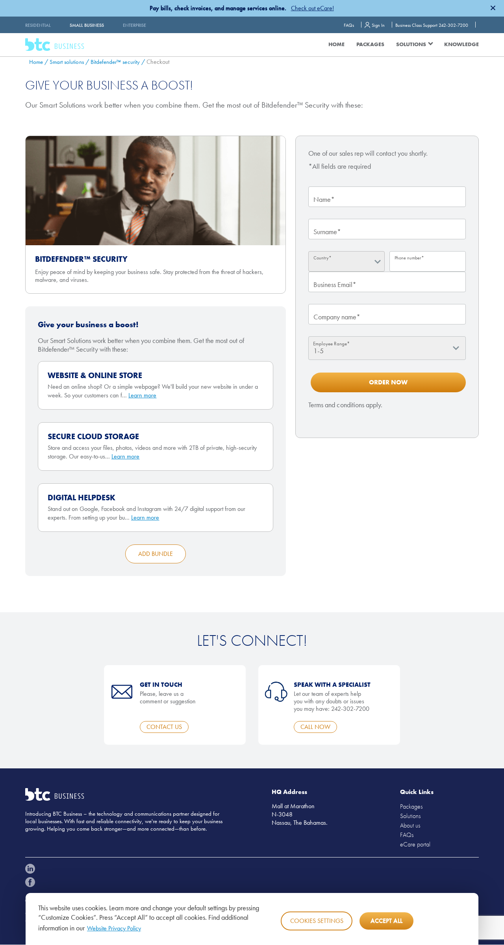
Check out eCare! (312, 8)
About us (410, 825)
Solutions (410, 816)
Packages (370, 44)
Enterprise (134, 25)
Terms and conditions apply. (345, 404)
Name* (324, 199)
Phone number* (409, 258)
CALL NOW (315, 727)
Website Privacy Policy (114, 928)
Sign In (378, 25)
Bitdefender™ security (115, 62)
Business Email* (334, 284)
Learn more (142, 395)
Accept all (386, 921)
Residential (38, 25)
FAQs (349, 25)
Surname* (327, 231)
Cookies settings (316, 921)
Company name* (336, 316)
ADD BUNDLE (155, 554)
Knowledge (461, 44)
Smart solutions (67, 62)
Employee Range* (331, 343)
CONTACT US (164, 727)
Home (336, 44)
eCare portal (415, 844)
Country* (322, 258)
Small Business (87, 25)
